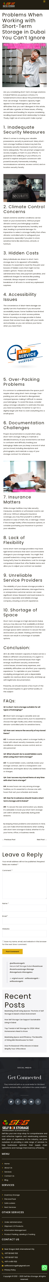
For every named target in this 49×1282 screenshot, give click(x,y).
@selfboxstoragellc (17, 963)
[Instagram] (38, 1102)
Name (5, 903)
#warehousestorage (18, 969)
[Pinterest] (24, 1102)
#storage (30, 969)
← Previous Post (8, 839)
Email (5, 916)
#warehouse (37, 966)
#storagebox (27, 972)
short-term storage (29, 305)
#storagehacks (16, 972)
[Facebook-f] (18, 1102)
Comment (7, 870)
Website (5, 929)
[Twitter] (11, 1102)
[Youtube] (31, 1102)
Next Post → (42, 839)
